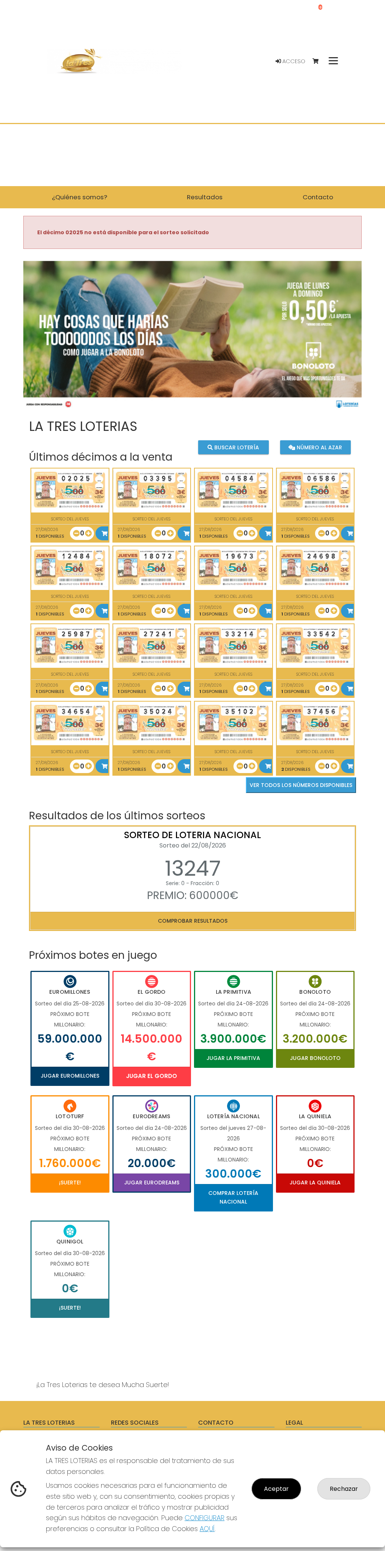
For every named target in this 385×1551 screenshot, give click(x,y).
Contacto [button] (318, 197)
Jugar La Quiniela (315, 1182)
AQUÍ (207, 1528)
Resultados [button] (205, 197)
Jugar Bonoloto (315, 1058)
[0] (319, 61)
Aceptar (276, 1488)
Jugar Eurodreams (151, 1182)
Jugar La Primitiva (233, 1058)
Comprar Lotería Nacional (233, 1197)
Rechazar (344, 1488)
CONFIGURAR (204, 1517)
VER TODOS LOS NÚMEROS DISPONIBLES (301, 785)
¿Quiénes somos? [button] (79, 197)
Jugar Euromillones (70, 1075)
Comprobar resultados (192, 921)
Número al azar (318, 447)
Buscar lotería (236, 447)
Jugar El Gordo (151, 1076)
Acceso (293, 61)
